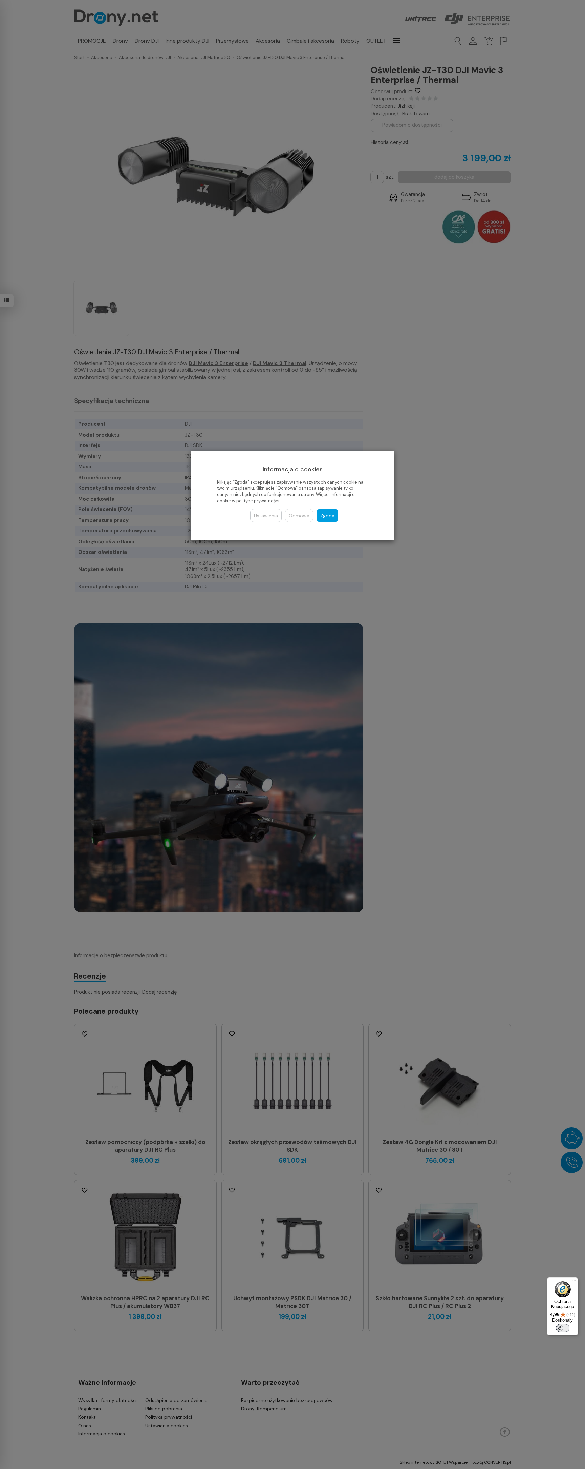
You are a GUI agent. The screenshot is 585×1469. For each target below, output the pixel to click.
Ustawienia (266, 515)
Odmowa (299, 515)
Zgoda (327, 515)
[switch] (562, 1328)
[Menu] (574, 1281)
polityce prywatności (257, 501)
